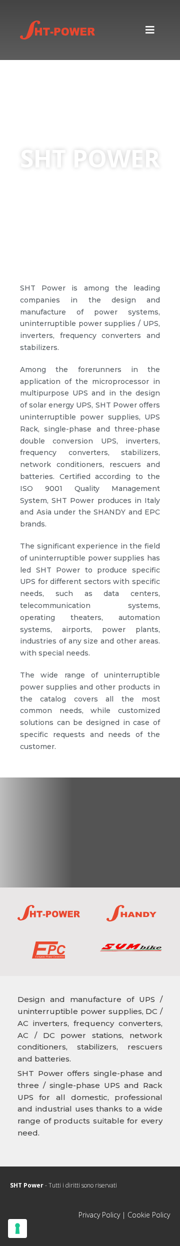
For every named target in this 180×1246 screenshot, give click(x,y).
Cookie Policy (149, 1215)
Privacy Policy (99, 1215)
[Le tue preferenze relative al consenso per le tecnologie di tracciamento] (17, 1228)
